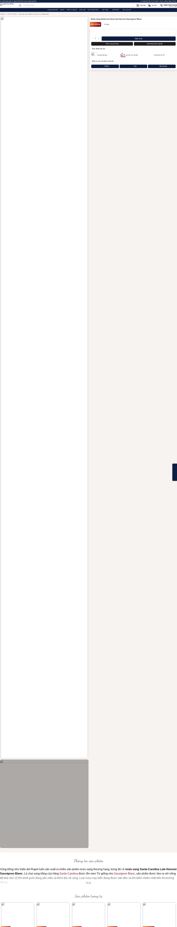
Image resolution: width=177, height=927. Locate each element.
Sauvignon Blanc (124, 873)
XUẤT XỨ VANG (12, 14)
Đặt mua (138, 38)
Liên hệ (174, 1)
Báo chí (150, 1)
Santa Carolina (68, 873)
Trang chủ (2, 14)
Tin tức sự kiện (163, 1)
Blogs (170, 1)
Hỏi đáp (156, 1)
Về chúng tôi (144, 1)
